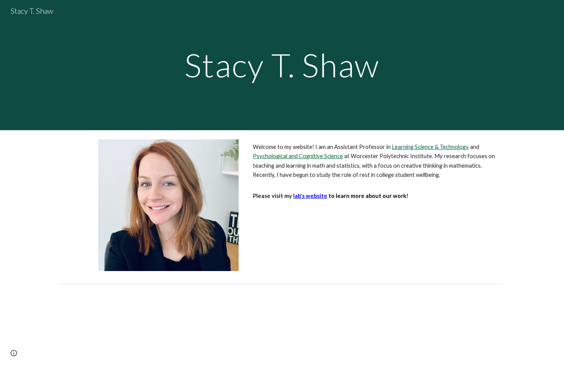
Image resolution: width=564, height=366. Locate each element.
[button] (13, 353)
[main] (282, 65)
